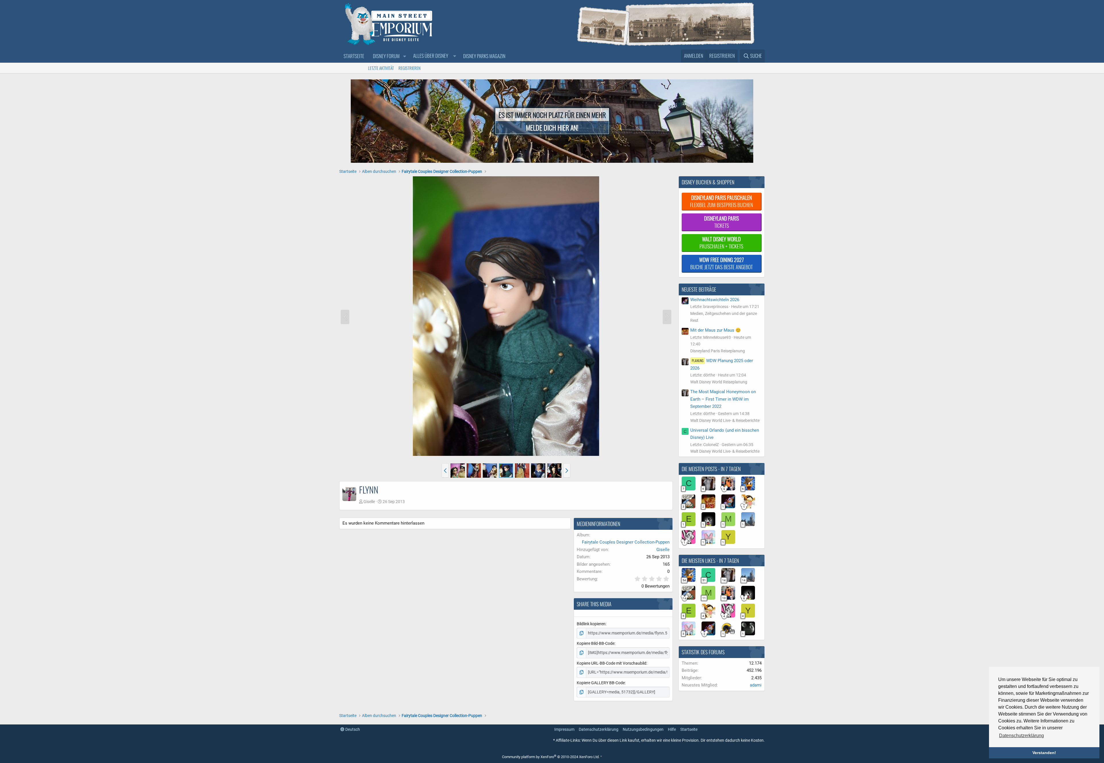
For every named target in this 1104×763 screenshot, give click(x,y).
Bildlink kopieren (591, 624)
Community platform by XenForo (550, 757)
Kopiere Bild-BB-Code (595, 643)
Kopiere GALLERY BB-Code (601, 682)
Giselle (369, 501)
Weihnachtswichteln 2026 (714, 299)
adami (756, 685)
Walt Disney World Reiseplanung (718, 382)
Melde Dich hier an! (552, 127)
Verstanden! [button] (1044, 752)
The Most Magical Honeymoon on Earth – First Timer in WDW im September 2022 (723, 399)
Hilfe (672, 729)
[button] (404, 56)
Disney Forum (386, 56)
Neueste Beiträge (699, 289)
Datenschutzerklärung (598, 729)
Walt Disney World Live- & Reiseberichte (725, 420)
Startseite (354, 56)
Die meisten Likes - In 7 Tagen (710, 560)
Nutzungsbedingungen (643, 729)
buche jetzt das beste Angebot (721, 263)
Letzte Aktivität (381, 68)
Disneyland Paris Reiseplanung (717, 351)
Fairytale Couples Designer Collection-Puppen (626, 542)
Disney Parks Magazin (484, 56)
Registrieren (409, 68)
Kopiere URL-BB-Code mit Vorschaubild (611, 663)
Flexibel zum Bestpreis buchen (721, 201)
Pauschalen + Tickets (721, 242)
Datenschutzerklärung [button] (1021, 735)
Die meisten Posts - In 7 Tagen (711, 469)
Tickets (721, 222)
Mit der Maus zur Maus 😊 (715, 330)
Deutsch (352, 729)
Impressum (564, 729)
